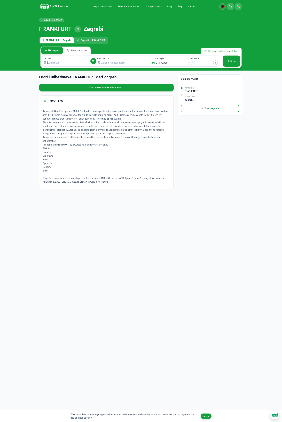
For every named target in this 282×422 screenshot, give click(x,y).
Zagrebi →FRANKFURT (92, 40)
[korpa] (230, 6)
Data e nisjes (158, 58)
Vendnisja (48, 58)
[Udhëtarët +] (215, 62)
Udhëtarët (194, 58)
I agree (206, 416)
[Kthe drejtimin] (93, 61)
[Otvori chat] (274, 414)
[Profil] (238, 6)
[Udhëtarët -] (192, 62)
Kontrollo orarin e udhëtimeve (104, 87)
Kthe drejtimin (211, 108)
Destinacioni (103, 58)
